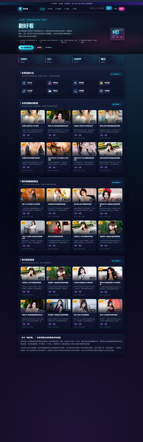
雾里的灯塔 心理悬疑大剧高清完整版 (110, 205)
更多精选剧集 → (116, 182)
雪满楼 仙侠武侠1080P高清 (30, 126)
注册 (121, 8)
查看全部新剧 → (116, 261)
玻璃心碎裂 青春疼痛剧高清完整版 (110, 126)
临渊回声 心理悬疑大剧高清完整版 (110, 236)
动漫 (67, 9)
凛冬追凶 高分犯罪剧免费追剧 (82, 204)
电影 (51, 9)
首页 (43, 9)
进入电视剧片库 (26, 47)
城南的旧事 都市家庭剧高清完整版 (110, 158)
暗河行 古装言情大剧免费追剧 (108, 315)
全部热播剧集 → (116, 104)
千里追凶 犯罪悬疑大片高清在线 (83, 282)
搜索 (109, 8)
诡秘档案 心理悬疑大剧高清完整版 (58, 315)
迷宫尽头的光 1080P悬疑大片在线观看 (58, 159)
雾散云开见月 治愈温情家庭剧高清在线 (84, 159)
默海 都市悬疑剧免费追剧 (55, 236)
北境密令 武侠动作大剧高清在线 (83, 126)
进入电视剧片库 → (116, 74)
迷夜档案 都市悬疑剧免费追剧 (57, 204)
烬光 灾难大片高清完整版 (81, 315)
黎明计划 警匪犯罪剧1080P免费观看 (110, 283)
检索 (75, 9)
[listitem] (33, 83)
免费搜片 (39, 47)
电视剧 (59, 9)
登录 (115, 9)
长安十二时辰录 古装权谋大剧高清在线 (32, 237)
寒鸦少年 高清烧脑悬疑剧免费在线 (58, 126)
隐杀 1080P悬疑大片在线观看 (31, 204)
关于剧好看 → (49, 47)
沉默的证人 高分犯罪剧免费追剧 (83, 236)
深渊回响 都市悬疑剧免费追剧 (31, 158)
